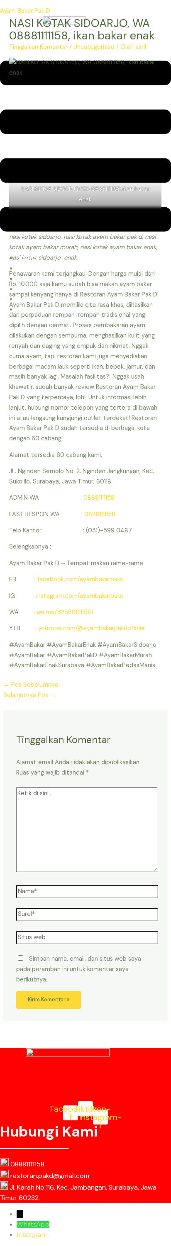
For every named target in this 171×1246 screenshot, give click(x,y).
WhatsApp (33, 1224)
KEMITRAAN (36, 309)
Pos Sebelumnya (30, 685)
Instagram (32, 1235)
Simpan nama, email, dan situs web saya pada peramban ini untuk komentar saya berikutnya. (78, 969)
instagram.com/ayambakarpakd (80, 596)
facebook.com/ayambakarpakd (80, 579)
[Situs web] (87, 939)
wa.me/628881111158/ (65, 612)
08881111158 (99, 498)
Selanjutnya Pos (29, 695)
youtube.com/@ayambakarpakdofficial (92, 628)
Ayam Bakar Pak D (25, 11)
